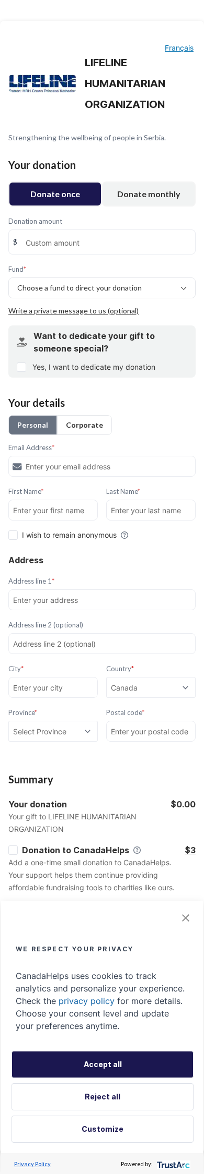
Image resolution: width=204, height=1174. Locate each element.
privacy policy (87, 1001)
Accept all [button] (103, 1064)
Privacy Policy (32, 1164)
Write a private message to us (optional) (73, 310)
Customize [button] (102, 1128)
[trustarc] (172, 1163)
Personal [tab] (32, 424)
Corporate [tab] (84, 424)
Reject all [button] (102, 1096)
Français (179, 47)
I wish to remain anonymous (69, 534)
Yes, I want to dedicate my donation (93, 366)
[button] (185, 917)
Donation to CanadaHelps (75, 850)
